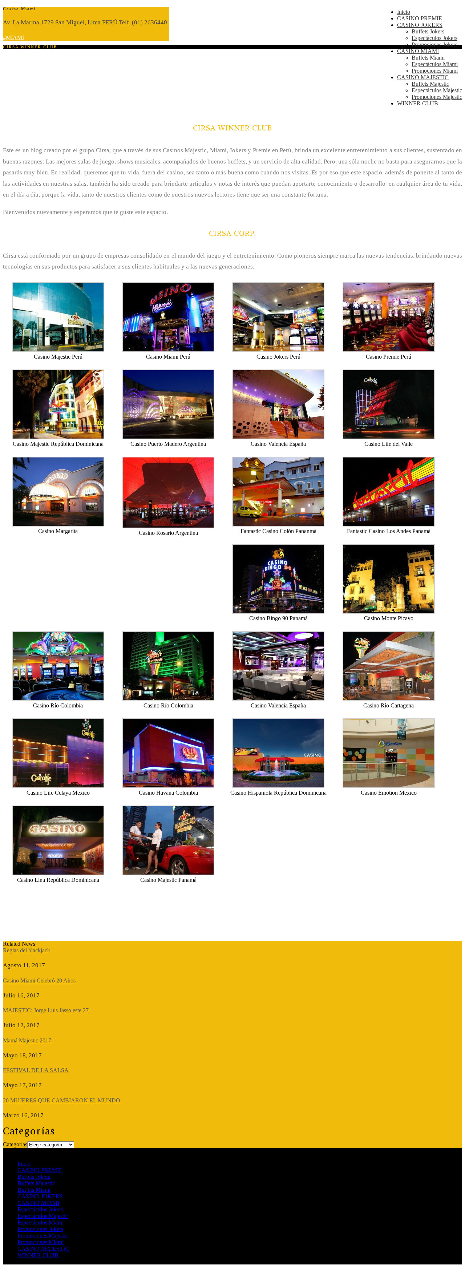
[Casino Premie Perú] (389, 350)
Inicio (403, 12)
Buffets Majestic (430, 84)
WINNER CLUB (417, 103)
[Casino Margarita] (58, 524)
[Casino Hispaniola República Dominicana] (278, 786)
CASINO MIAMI (418, 51)
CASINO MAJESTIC (423, 77)
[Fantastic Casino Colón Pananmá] (278, 524)
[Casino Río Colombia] (58, 699)
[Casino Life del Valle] (389, 437)
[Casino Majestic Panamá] (168, 873)
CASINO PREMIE (419, 18)
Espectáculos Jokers (434, 38)
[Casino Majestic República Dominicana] (58, 437)
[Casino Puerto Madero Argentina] (168, 437)
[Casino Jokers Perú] (278, 350)
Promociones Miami (435, 71)
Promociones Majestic (437, 97)
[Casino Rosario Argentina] (168, 526)
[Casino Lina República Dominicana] (58, 873)
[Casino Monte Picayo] (389, 612)
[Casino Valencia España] (278, 437)
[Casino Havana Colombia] (168, 786)
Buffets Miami (428, 58)
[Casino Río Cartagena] (389, 699)
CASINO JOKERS (419, 25)
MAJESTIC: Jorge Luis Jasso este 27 (46, 1010)
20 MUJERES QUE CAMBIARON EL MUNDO (61, 1100)
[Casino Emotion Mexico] (389, 786)
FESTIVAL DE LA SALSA (36, 1070)
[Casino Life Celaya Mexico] (58, 786)
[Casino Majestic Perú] (58, 350)
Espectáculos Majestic (437, 90)
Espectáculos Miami (435, 64)
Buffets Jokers (428, 31)
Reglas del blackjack (26, 950)
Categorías (15, 1144)
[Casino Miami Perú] (168, 350)
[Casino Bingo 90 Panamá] (278, 612)
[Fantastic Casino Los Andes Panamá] (389, 524)
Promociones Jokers (434, 44)
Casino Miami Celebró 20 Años (39, 980)
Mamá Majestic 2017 (27, 1040)
